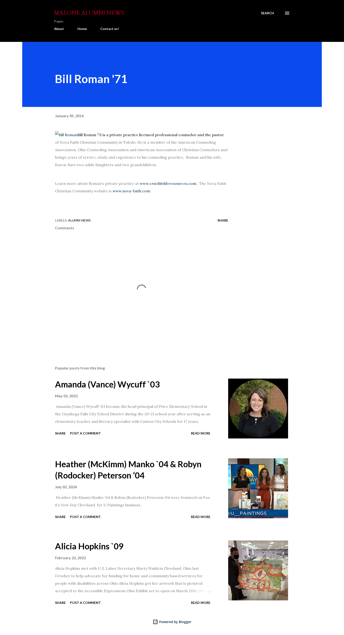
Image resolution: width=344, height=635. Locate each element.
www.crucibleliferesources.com (168, 183)
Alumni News (79, 220)
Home (82, 29)
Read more (200, 433)
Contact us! (109, 29)
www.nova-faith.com (131, 191)
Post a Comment (85, 433)
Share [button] (222, 220)
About (59, 29)
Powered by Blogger (174, 622)
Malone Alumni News (89, 13)
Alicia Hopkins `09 (89, 546)
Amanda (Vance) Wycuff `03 (107, 384)
